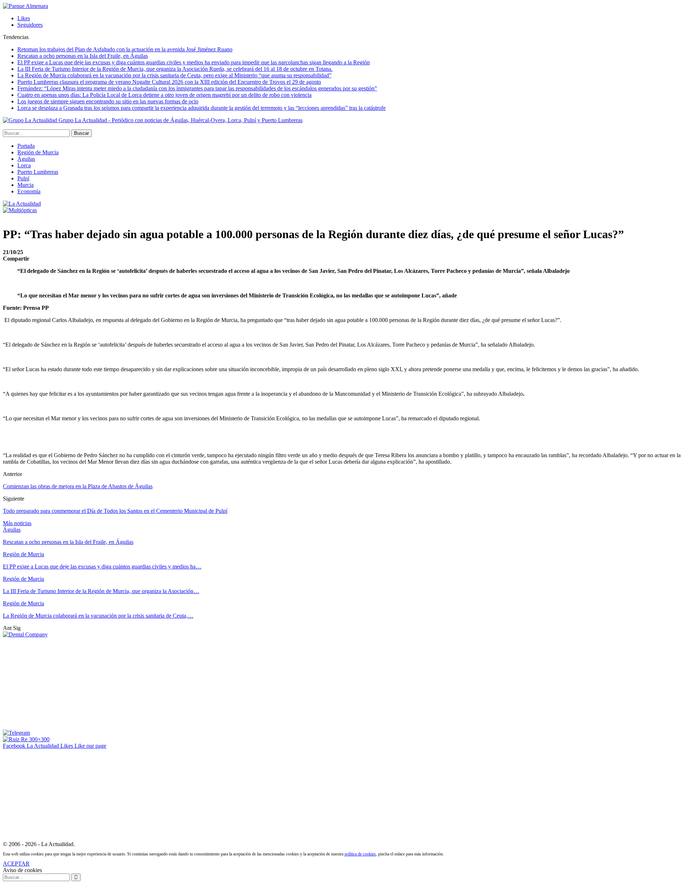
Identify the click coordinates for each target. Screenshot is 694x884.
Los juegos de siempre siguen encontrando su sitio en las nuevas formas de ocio (107, 101)
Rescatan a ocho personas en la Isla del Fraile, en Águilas (82, 56)
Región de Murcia (38, 152)
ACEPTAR (16, 864)
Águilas (26, 159)
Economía (28, 191)
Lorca (24, 165)
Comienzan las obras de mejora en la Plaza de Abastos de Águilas (78, 486)
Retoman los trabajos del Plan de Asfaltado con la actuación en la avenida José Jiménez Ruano (124, 49)
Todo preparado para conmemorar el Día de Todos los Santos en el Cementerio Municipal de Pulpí (115, 511)
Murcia (25, 185)
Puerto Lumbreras (37, 172)
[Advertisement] (57, 683)
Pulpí (23, 178)
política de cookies (360, 854)
